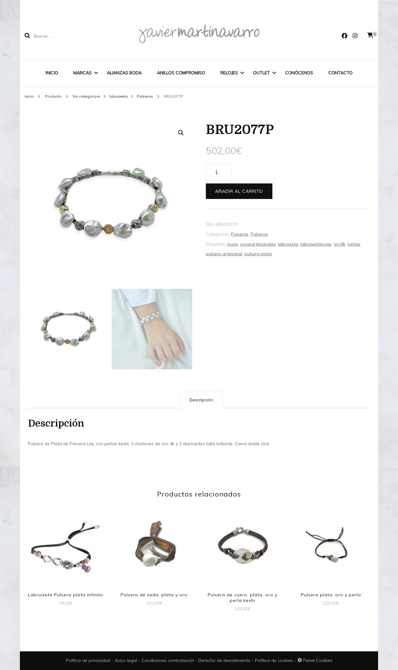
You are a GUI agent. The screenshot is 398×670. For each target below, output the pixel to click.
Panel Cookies (317, 660)
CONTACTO (340, 73)
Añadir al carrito (239, 191)
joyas (232, 244)
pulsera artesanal (224, 253)
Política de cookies (274, 660)
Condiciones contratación (168, 660)
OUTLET (261, 73)
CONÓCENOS (299, 73)
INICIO (52, 73)
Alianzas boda (124, 73)
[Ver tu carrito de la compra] (370, 35)
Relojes (229, 73)
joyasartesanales (258, 244)
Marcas (82, 73)
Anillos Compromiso (181, 73)
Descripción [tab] (201, 400)
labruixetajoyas (315, 244)
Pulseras (239, 234)
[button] (181, 132)
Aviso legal (126, 660)
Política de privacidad (88, 660)
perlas (354, 244)
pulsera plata (258, 253)
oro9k (339, 244)
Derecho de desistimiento (225, 660)
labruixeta (288, 244)
